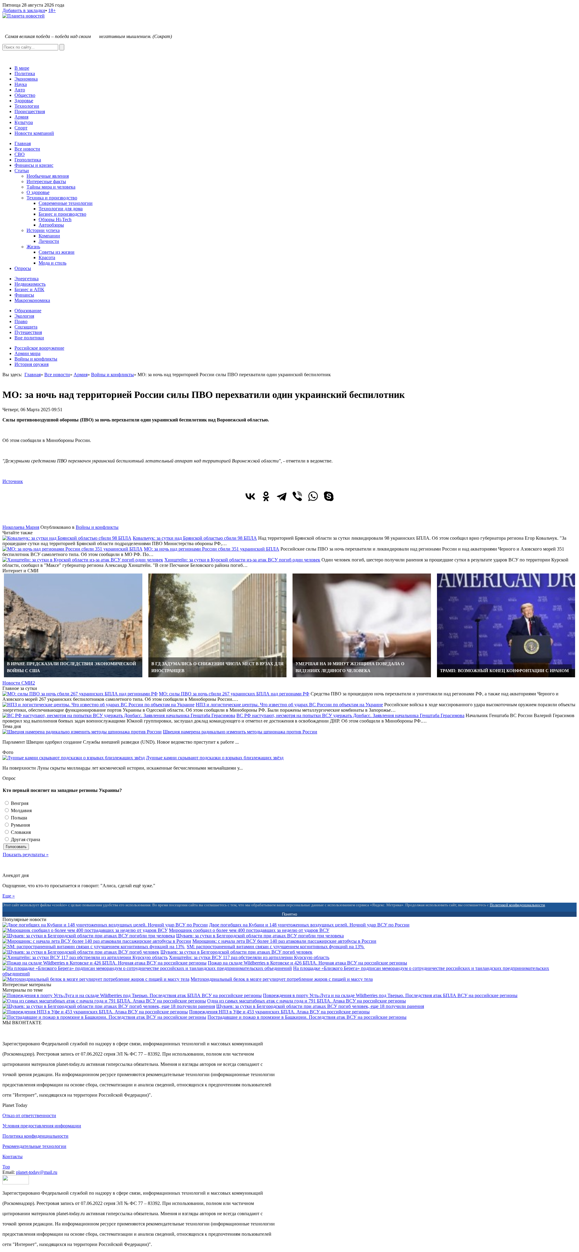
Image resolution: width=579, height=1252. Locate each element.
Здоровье (23, 100)
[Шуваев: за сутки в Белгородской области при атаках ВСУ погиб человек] (80, 952)
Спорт (20, 127)
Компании (49, 235)
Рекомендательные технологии (34, 1146)
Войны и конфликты (35, 358)
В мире (21, 68)
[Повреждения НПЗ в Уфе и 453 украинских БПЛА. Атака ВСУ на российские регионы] (95, 1011)
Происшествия (29, 111)
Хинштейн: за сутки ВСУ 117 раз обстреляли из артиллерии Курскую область (249, 957)
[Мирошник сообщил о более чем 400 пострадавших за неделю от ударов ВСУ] (85, 930)
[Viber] (297, 496)
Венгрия (19, 803)
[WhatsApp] (313, 496)
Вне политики (29, 337)
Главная (22, 143)
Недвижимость (30, 284)
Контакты (12, 1156)
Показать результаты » (26, 854)
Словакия (20, 832)
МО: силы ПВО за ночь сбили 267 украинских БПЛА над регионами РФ (234, 693)
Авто (19, 89)
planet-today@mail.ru (36, 1172)
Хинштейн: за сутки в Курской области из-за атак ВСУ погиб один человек (242, 559)
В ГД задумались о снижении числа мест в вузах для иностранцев (217, 667)
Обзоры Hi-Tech (55, 219)
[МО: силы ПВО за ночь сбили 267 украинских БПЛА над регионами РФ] (80, 693)
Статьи (21, 170)
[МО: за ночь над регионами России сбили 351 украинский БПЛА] (72, 548)
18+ (52, 10)
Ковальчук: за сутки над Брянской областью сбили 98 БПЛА (195, 538)
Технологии (26, 106)
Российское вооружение (39, 348)
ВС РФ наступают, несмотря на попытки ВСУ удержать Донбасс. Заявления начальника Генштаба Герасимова (350, 715)
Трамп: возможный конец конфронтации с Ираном (504, 671)
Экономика (26, 78)
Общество (24, 95)
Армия (21, 116)
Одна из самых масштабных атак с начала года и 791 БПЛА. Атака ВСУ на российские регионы (306, 1000)
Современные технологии (66, 203)
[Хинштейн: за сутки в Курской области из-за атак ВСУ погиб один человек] (82, 559)
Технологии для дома (61, 208)
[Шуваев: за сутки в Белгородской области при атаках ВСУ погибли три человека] (88, 935)
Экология (24, 316)
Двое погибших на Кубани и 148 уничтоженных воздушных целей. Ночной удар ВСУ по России (309, 924)
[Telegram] (281, 496)
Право (20, 321)
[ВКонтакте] (250, 496)
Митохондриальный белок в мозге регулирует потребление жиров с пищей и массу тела (282, 979)
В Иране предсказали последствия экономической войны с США (71, 667)
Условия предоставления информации (41, 1125)
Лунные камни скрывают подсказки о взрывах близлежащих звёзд (214, 757)
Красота (47, 257)
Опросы (22, 268)
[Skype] (328, 496)
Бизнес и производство (62, 214)
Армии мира (27, 353)
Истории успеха (43, 230)
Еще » (8, 895)
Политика (24, 73)
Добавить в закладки (23, 10)
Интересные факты (46, 181)
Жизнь (33, 246)
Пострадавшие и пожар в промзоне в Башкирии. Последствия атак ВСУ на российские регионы (307, 1017)
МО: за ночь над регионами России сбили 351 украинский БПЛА (211, 548)
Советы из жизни (56, 252)
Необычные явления (48, 176)
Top (6, 1166)
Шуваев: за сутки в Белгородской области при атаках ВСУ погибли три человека (260, 935)
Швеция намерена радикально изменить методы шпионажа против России (240, 731)
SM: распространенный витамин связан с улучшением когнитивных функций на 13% (276, 946)
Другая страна (25, 839)
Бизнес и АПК (29, 289)
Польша (18, 817)
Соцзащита (25, 326)
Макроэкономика (32, 300)
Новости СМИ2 (18, 682)
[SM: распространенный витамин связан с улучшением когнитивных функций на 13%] (93, 946)
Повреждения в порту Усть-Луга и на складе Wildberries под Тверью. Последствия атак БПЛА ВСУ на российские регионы (390, 995)
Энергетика (26, 278)
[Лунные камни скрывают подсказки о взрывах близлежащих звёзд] (73, 757)
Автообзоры (51, 224)
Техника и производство (52, 197)
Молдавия (21, 810)
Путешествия (28, 332)
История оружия (31, 364)
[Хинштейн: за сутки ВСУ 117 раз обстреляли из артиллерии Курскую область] (85, 957)
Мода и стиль (52, 262)
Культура (23, 122)
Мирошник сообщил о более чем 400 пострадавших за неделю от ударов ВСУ (249, 930)
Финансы (24, 294)
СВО (19, 154)
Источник (12, 481)
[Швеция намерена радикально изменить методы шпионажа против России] (82, 731)
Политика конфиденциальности (35, 1136)
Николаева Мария (20, 527)
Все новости (27, 148)
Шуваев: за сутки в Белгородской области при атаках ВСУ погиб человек (236, 952)
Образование (27, 310)
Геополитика (27, 159)
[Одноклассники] (266, 496)
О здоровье (38, 192)
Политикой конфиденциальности (517, 905)
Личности (49, 241)
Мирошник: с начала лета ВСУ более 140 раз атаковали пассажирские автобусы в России (284, 941)
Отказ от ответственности (29, 1115)
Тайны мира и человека (51, 186)
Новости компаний (34, 133)
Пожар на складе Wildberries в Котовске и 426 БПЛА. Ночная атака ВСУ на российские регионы (307, 962)
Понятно (289, 914)
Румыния (20, 825)
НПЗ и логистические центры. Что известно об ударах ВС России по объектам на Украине (289, 704)
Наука (20, 84)
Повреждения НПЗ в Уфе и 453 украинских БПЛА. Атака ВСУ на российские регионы (279, 1011)
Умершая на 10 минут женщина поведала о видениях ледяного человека (350, 667)
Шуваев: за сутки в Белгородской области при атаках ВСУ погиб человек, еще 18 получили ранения (320, 1006)
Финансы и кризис (33, 165)
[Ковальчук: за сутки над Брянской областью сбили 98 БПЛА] (66, 538)
